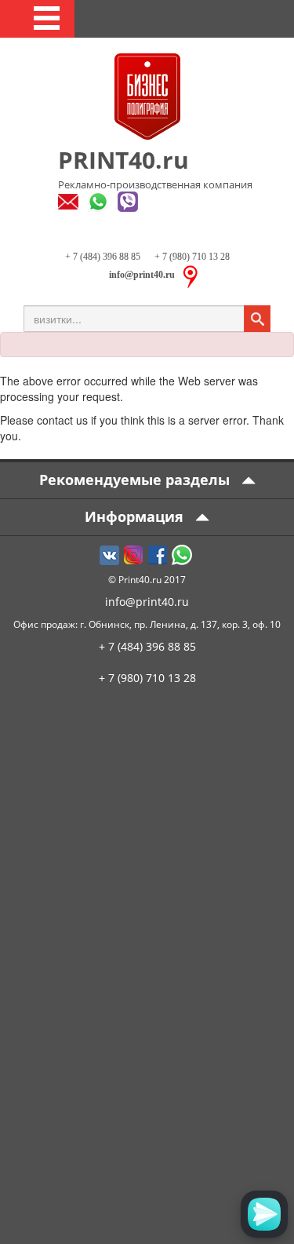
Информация (136, 516)
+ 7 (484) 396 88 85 (102, 256)
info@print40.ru (147, 601)
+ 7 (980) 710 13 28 (191, 256)
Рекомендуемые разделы (136, 479)
